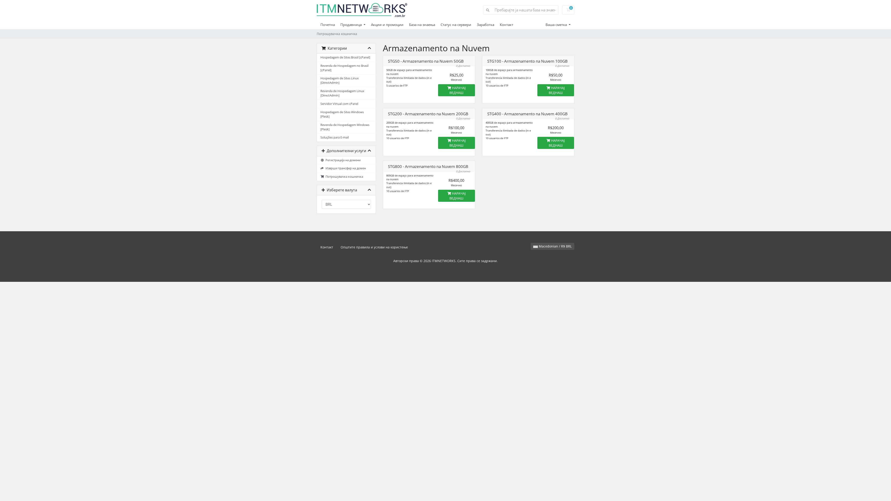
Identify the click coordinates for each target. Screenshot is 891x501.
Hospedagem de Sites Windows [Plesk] (342, 114)
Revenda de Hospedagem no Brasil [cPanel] (344, 68)
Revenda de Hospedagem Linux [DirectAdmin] (342, 93)
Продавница (351, 24)
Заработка (485, 24)
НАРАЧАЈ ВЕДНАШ (457, 90)
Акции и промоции (387, 24)
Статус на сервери (456, 24)
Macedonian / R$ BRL (555, 246)
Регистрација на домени (342, 160)
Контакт (506, 24)
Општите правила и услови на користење (374, 247)
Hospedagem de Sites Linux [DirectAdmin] (339, 80)
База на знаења (422, 24)
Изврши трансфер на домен (345, 168)
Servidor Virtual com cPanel (339, 104)
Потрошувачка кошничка (343, 177)
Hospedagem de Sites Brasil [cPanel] (345, 57)
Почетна (327, 24)
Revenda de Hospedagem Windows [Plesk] (344, 127)
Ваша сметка (557, 24)
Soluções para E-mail (334, 137)
